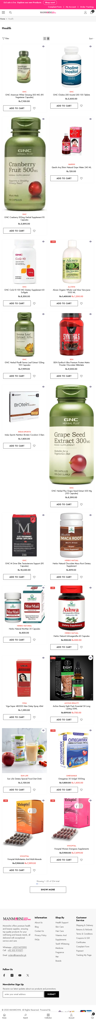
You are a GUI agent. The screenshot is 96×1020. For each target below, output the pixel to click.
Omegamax (71, 775)
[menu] (3, 12)
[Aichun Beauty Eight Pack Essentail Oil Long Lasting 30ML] (71, 678)
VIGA (24, 703)
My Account (71, 7)
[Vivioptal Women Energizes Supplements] (71, 820)
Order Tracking (87, 7)
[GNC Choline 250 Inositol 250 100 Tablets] (71, 66)
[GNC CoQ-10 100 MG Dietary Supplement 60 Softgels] (24, 261)
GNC (24, 91)
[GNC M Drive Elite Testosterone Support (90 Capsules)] (24, 535)
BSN (71, 359)
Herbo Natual (71, 560)
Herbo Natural (24, 626)
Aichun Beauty (71, 703)
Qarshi (71, 164)
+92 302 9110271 (15, 950)
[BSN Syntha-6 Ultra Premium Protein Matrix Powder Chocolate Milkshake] (71, 334)
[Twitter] (28, 975)
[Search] (10, 12)
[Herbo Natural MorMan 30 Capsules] (24, 604)
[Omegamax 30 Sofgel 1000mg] (71, 750)
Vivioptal (24, 856)
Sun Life (24, 775)
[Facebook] (4, 975)
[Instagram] (12, 975)
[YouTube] (20, 975)
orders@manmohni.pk (17, 955)
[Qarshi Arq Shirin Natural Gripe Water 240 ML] (71, 139)
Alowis (71, 287)
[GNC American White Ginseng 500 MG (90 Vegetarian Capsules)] (24, 66)
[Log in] (85, 12)
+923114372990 (19, 947)
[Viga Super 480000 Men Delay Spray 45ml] (24, 678)
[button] (44, 38)
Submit (52, 994)
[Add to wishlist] (34, 108)
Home (2, 18)
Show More (48, 889)
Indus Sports (24, 432)
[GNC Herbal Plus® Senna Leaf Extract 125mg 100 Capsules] (24, 334)
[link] (25, 1015)
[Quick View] (43, 46)
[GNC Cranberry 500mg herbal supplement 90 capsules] (24, 164)
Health (11, 18)
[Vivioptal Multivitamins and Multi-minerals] (24, 826)
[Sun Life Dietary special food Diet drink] (24, 750)
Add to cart (17, 108)
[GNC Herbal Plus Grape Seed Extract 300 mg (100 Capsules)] (71, 434)
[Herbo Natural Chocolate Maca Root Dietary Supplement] (71, 535)
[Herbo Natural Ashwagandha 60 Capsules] (71, 607)
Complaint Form (55, 7)
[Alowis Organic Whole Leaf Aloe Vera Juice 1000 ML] (71, 261)
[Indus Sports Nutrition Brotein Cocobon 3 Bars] (24, 406)
